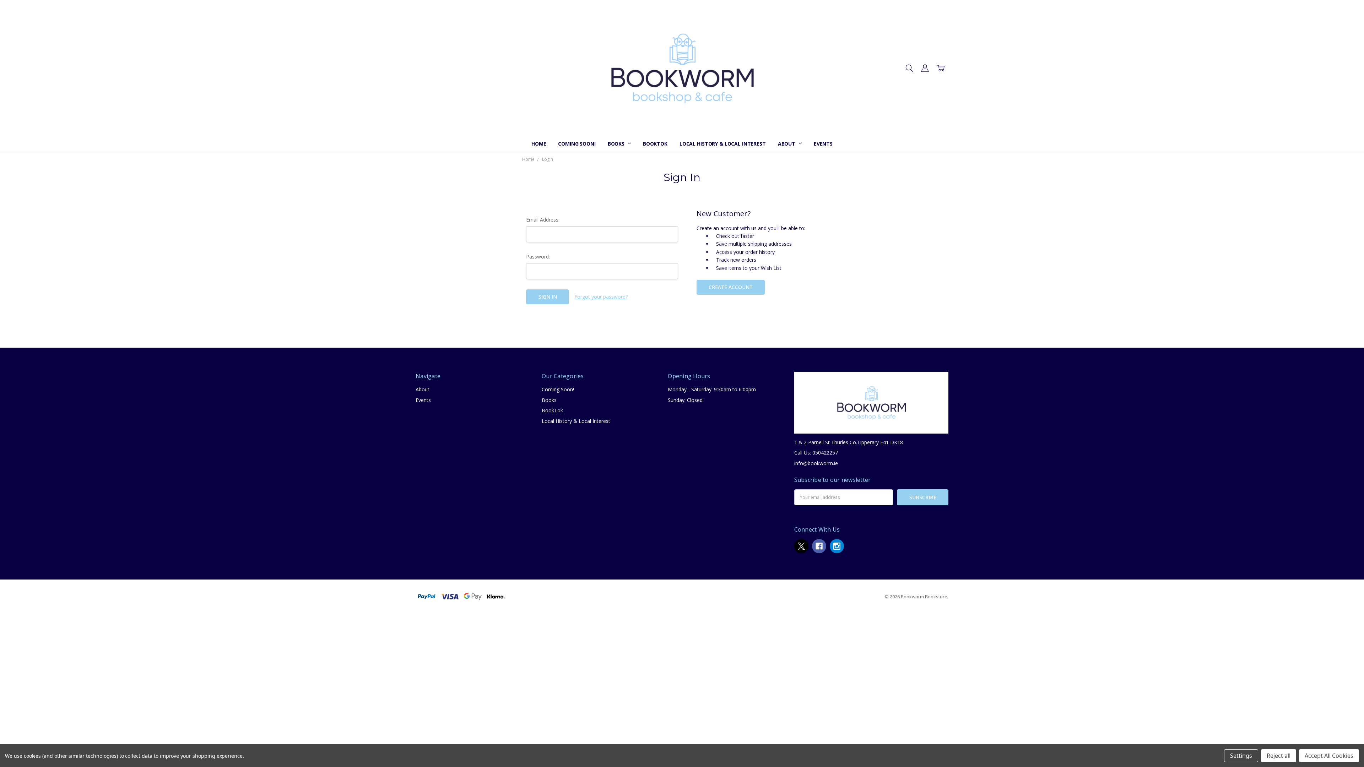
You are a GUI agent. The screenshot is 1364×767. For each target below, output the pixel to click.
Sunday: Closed (685, 400)
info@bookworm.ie (816, 463)
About (787, 143)
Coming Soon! (576, 143)
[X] (801, 546)
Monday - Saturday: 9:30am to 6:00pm (712, 389)
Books (617, 143)
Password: (538, 256)
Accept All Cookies (1329, 756)
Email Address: (542, 219)
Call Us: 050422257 (816, 452)
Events (823, 143)
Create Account (731, 287)
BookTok (655, 143)
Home (538, 143)
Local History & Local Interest (723, 143)
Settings (1241, 756)
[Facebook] (819, 546)
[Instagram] (837, 546)
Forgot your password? (601, 296)
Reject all (1278, 756)
